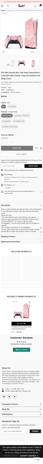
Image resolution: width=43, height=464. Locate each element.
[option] (21, 33)
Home (3, 10)
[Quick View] (29, 306)
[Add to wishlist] (36, 148)
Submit (35, 431)
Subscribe (33, 166)
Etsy (9, 87)
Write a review (21, 350)
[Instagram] (4, 396)
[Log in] (35, 6)
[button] (36, 52)
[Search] (8, 6)
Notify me (21, 323)
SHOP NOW (35, 1)
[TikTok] (9, 396)
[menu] (2, 6)
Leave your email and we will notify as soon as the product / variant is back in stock (21, 161)
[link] (11, 284)
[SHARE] (40, 148)
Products (10, 10)
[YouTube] (14, 396)
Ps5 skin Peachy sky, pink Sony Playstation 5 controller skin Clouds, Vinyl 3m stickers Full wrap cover (22, 328)
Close (41, 2)
